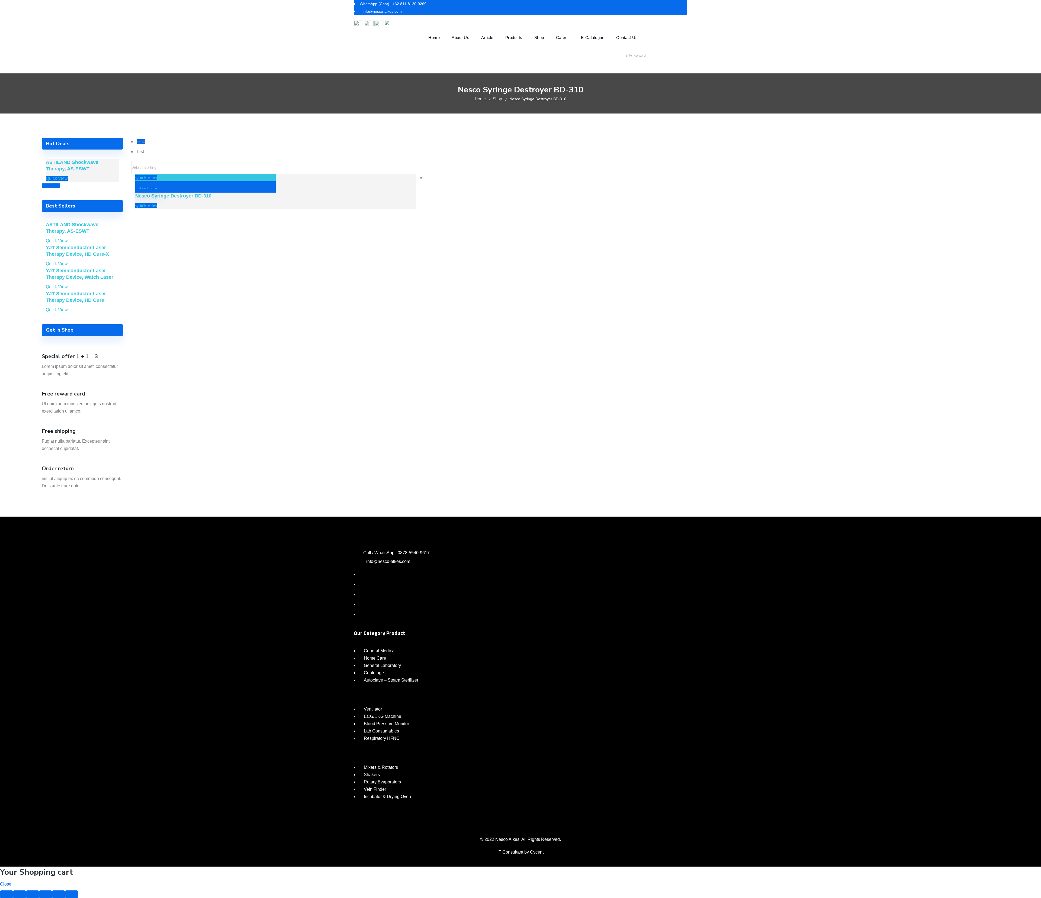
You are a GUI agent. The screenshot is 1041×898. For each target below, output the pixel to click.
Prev (46, 185)
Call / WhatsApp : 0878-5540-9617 (396, 552)
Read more (148, 188)
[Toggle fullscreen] (32, 894)
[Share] (19, 894)
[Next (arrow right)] (71, 894)
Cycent (537, 852)
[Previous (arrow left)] (58, 894)
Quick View (146, 177)
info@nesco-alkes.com (388, 561)
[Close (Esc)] (6, 894)
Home (480, 99)
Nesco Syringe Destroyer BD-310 (173, 196)
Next (55, 185)
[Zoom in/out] (45, 894)
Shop (497, 99)
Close (5, 884)
